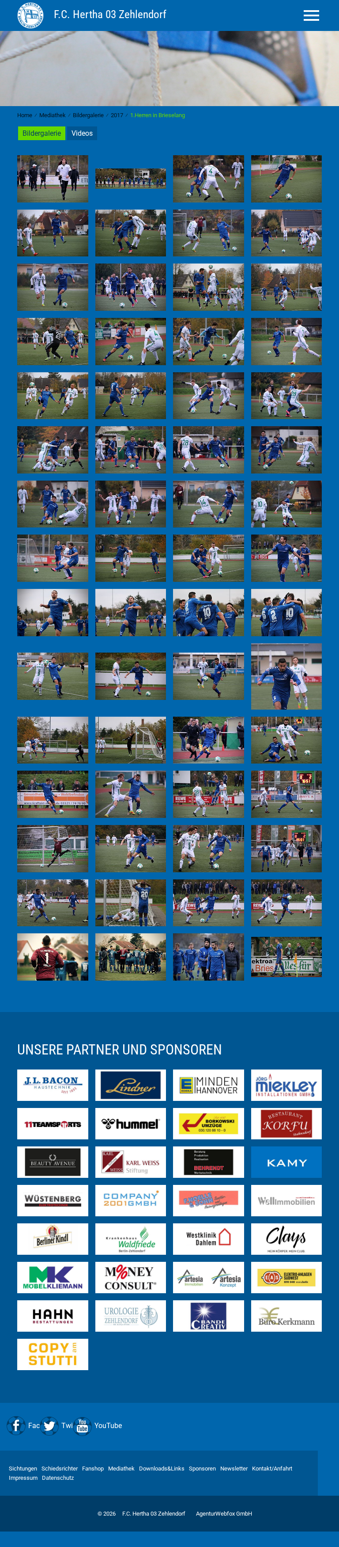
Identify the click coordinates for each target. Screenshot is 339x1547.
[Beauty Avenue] (52, 1161)
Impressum (23, 1477)
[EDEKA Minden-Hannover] (208, 1085)
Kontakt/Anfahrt (272, 1468)
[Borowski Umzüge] (208, 1123)
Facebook (43, 1425)
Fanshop (93, 1468)
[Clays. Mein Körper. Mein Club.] (286, 1238)
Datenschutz (58, 1477)
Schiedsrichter (59, 1468)
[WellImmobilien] (286, 1200)
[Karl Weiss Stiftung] (130, 1161)
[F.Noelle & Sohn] (208, 1200)
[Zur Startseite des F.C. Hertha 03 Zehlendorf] (32, 15)
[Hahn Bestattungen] (52, 1315)
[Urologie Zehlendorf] (130, 1315)
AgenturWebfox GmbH (224, 1513)
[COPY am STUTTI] (52, 1354)
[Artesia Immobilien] (208, 1277)
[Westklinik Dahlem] (208, 1238)
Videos (82, 133)
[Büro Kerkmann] (286, 1315)
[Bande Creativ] (208, 1315)
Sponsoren (202, 1468)
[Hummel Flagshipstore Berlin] (130, 1123)
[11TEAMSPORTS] (52, 1123)
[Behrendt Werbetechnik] (208, 1161)
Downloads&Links (162, 1468)
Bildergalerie (42, 133)
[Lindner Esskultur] (130, 1085)
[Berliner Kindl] (52, 1238)
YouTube (108, 1425)
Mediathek (121, 1468)
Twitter (72, 1425)
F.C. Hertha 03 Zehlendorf (153, 1513)
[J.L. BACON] (52, 1085)
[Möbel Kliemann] (52, 1277)
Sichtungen (23, 1468)
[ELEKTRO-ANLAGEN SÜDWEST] (286, 1277)
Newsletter (234, 1468)
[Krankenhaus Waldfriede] (130, 1238)
